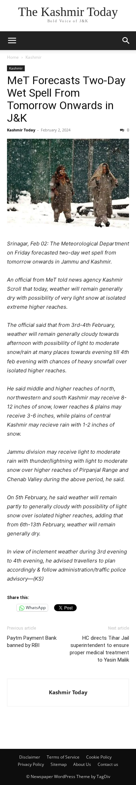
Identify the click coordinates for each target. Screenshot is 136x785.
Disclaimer (29, 757)
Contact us (108, 764)
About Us (82, 764)
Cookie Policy (99, 757)
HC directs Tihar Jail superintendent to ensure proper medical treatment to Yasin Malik (99, 649)
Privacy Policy (31, 764)
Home (13, 57)
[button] (12, 40)
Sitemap (59, 764)
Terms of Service (63, 757)
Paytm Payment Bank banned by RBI (31, 641)
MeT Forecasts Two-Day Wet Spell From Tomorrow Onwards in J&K (66, 99)
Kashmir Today (21, 129)
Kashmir (33, 57)
